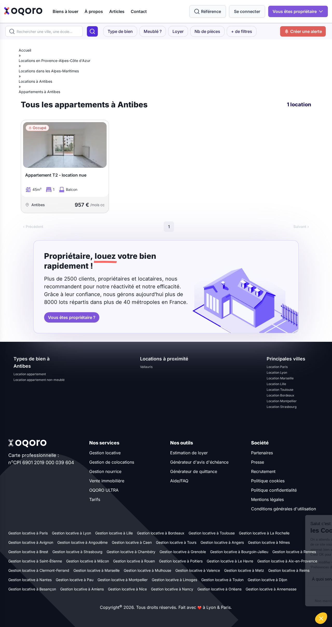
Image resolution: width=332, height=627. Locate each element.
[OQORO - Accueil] (23, 11)
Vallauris (146, 367)
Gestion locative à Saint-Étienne (35, 561)
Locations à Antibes (35, 81)
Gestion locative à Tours (176, 542)
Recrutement (263, 471)
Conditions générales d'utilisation (283, 508)
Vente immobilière (106, 480)
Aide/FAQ (179, 480)
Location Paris (277, 367)
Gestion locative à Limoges (174, 579)
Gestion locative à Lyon (71, 533)
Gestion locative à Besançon (32, 589)
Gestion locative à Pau (74, 579)
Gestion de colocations (111, 462)
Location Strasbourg (281, 407)
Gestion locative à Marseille (96, 570)
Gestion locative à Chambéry (131, 551)
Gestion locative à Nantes (30, 579)
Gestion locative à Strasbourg (77, 551)
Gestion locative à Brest (28, 551)
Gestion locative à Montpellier (123, 579)
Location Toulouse (280, 390)
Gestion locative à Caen (132, 542)
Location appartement (29, 374)
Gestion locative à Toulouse (212, 533)
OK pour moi (309, 601)
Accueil (25, 50)
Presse (257, 462)
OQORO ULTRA (104, 490)
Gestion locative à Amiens (82, 589)
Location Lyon (277, 372)
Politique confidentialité (274, 490)
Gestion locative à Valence (197, 570)
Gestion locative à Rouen (134, 561)
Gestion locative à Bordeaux (160, 533)
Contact (139, 11)
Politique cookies (268, 480)
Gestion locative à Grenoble (183, 551)
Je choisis (272, 601)
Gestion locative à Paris (28, 533)
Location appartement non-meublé (39, 380)
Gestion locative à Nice (127, 589)
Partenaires (262, 452)
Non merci (235, 601)
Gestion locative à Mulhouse (147, 570)
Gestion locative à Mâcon (87, 561)
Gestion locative (105, 452)
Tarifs (94, 499)
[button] (321, 618)
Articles (117, 11)
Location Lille (276, 384)
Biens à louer (65, 11)
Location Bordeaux (280, 395)
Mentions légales (267, 499)
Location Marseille (280, 378)
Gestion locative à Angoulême (82, 542)
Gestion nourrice (105, 471)
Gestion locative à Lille (114, 533)
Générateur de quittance (193, 471)
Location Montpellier (282, 401)
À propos (94, 11)
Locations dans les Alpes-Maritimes (49, 71)
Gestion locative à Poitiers (181, 561)
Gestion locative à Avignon (30, 542)
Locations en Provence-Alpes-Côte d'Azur (54, 60)
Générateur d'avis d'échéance (199, 462)
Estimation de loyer (189, 452)
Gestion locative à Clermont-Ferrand (38, 570)
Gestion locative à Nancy (172, 589)
